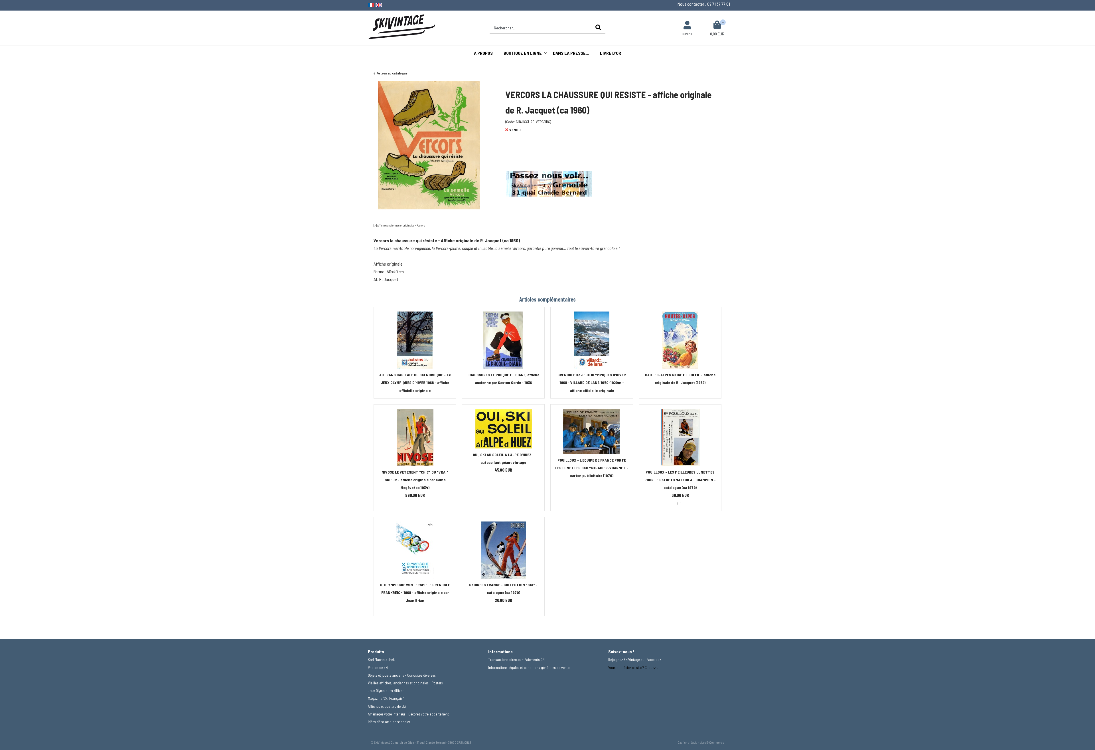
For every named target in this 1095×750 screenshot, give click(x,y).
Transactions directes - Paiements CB (516, 659)
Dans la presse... (571, 53)
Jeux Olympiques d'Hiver (385, 690)
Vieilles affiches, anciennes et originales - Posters (405, 683)
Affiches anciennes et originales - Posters (401, 225)
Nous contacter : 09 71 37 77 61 (704, 4)
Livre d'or (610, 53)
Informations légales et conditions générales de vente (528, 667)
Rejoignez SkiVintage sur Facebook (634, 659)
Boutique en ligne (523, 53)
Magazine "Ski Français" (385, 698)
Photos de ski (378, 667)
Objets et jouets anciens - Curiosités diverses (402, 675)
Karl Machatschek (381, 659)
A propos (483, 53)
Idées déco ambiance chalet (389, 721)
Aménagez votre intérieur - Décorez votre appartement (408, 714)
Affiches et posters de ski (387, 706)
